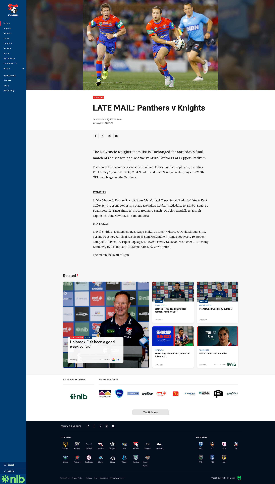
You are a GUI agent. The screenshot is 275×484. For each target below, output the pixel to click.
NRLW (7, 53)
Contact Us (104, 478)
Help (95, 478)
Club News (98, 97)
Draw (7, 38)
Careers (89, 478)
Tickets (7, 80)
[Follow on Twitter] (100, 426)
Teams (7, 48)
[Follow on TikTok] (88, 426)
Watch (7, 28)
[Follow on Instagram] (107, 426)
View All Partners (150, 412)
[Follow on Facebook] (94, 426)
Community (10, 63)
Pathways (9, 58)
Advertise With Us (117, 478)
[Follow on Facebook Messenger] (113, 426)
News (7, 23)
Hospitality (9, 90)
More (7, 68)
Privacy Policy (77, 478)
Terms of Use (65, 478)
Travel (8, 33)
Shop (6, 85)
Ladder (8, 43)
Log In (11, 471)
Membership (10, 75)
